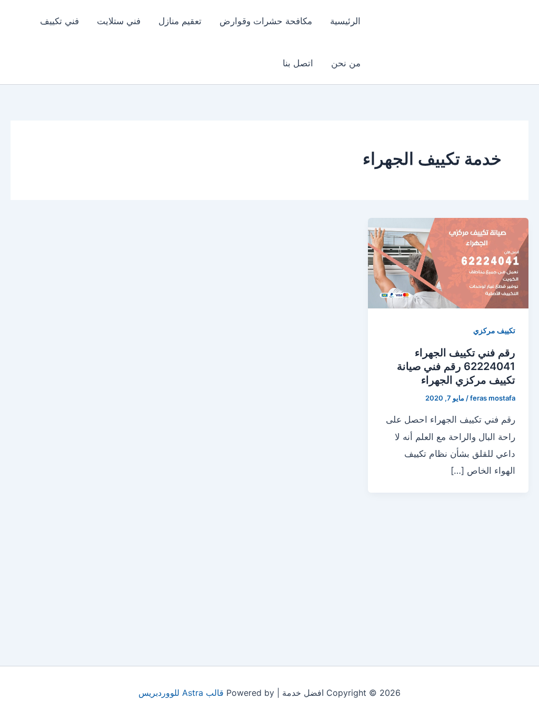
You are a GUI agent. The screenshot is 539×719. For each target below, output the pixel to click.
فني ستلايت (119, 21)
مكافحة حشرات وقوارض (265, 21)
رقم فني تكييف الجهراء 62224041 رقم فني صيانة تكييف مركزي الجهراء (456, 366)
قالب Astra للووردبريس (181, 692)
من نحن (346, 63)
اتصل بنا (298, 63)
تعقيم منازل (180, 21)
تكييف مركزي (494, 330)
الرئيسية (345, 21)
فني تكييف (59, 21)
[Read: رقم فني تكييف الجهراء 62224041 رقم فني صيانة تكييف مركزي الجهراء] (448, 262)
